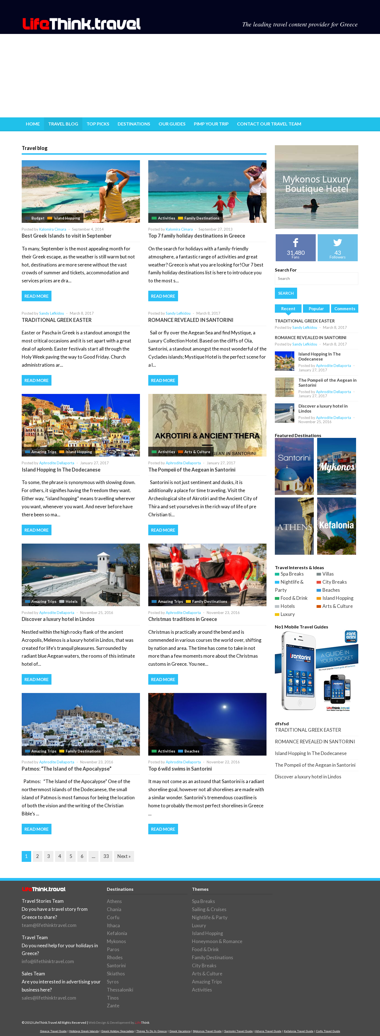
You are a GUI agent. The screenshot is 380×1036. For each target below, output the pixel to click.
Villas (328, 574)
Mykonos (116, 941)
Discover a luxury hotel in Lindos (58, 619)
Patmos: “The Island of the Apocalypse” (67, 769)
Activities (166, 218)
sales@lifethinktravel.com (49, 998)
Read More (36, 296)
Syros (113, 982)
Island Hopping (67, 218)
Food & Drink (294, 598)
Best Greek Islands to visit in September (67, 236)
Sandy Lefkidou (51, 313)
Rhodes (115, 957)
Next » (124, 856)
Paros (113, 949)
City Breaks (334, 582)
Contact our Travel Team (269, 123)
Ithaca (113, 925)
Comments (344, 308)
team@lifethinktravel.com (49, 925)
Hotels (72, 601)
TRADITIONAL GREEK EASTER (57, 320)
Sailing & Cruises (209, 909)
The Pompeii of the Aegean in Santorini (191, 470)
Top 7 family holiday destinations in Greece (196, 236)
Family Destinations (201, 218)
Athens (114, 901)
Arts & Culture (197, 452)
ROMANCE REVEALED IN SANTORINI (190, 320)
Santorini (116, 965)
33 (106, 856)
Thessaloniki (120, 990)
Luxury (288, 614)
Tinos (113, 998)
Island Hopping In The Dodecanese (61, 470)
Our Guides (172, 123)
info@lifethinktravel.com (48, 961)
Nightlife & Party (210, 917)
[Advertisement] (190, 76)
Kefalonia (117, 933)
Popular (316, 308)
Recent (288, 308)
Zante (113, 1005)
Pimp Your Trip (211, 123)
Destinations (134, 123)
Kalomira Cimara (52, 229)
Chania (114, 909)
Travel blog (63, 123)
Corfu (113, 917)
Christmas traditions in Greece (182, 619)
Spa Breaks (292, 574)
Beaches (191, 751)
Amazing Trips (43, 452)
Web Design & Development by (118, 1022)
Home (33, 123)
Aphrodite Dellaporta (56, 463)
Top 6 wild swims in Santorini (180, 769)
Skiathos (116, 973)
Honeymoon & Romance (217, 941)
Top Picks (98, 123)
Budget (38, 218)
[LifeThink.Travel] (82, 28)
